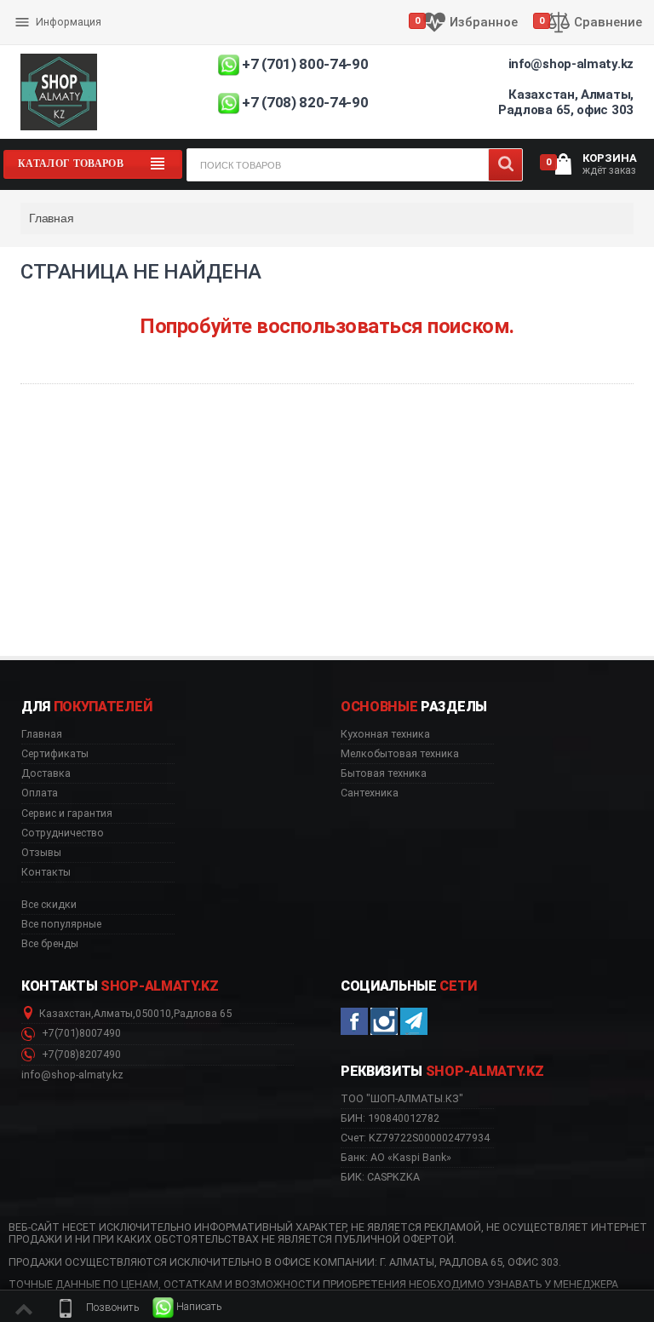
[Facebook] (354, 1021)
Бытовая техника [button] (384, 773)
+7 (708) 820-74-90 (305, 102)
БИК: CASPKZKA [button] (380, 1176)
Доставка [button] (46, 773)
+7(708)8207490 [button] (80, 1054)
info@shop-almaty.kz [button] (72, 1075)
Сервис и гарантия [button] (66, 813)
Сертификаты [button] (55, 754)
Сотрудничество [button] (62, 833)
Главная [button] (41, 734)
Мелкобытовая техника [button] (400, 754)
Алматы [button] (113, 1014)
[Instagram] (384, 1021)
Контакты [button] (46, 872)
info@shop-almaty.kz (571, 64)
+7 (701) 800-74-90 (305, 63)
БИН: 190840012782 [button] (390, 1118)
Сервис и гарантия (65, 36)
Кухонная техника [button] (385, 734)
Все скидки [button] (49, 905)
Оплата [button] (39, 793)
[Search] (505, 164)
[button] (97, 1307)
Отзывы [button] (41, 853)
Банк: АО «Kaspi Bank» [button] (396, 1157)
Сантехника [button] (370, 793)
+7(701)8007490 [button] (80, 1033)
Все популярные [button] (61, 924)
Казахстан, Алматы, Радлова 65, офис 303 (566, 102)
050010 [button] (153, 1014)
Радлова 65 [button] (203, 1014)
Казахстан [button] (65, 1014)
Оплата (36, 8)
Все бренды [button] (49, 944)
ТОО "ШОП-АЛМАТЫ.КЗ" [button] (402, 1099)
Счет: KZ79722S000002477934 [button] (415, 1137)
